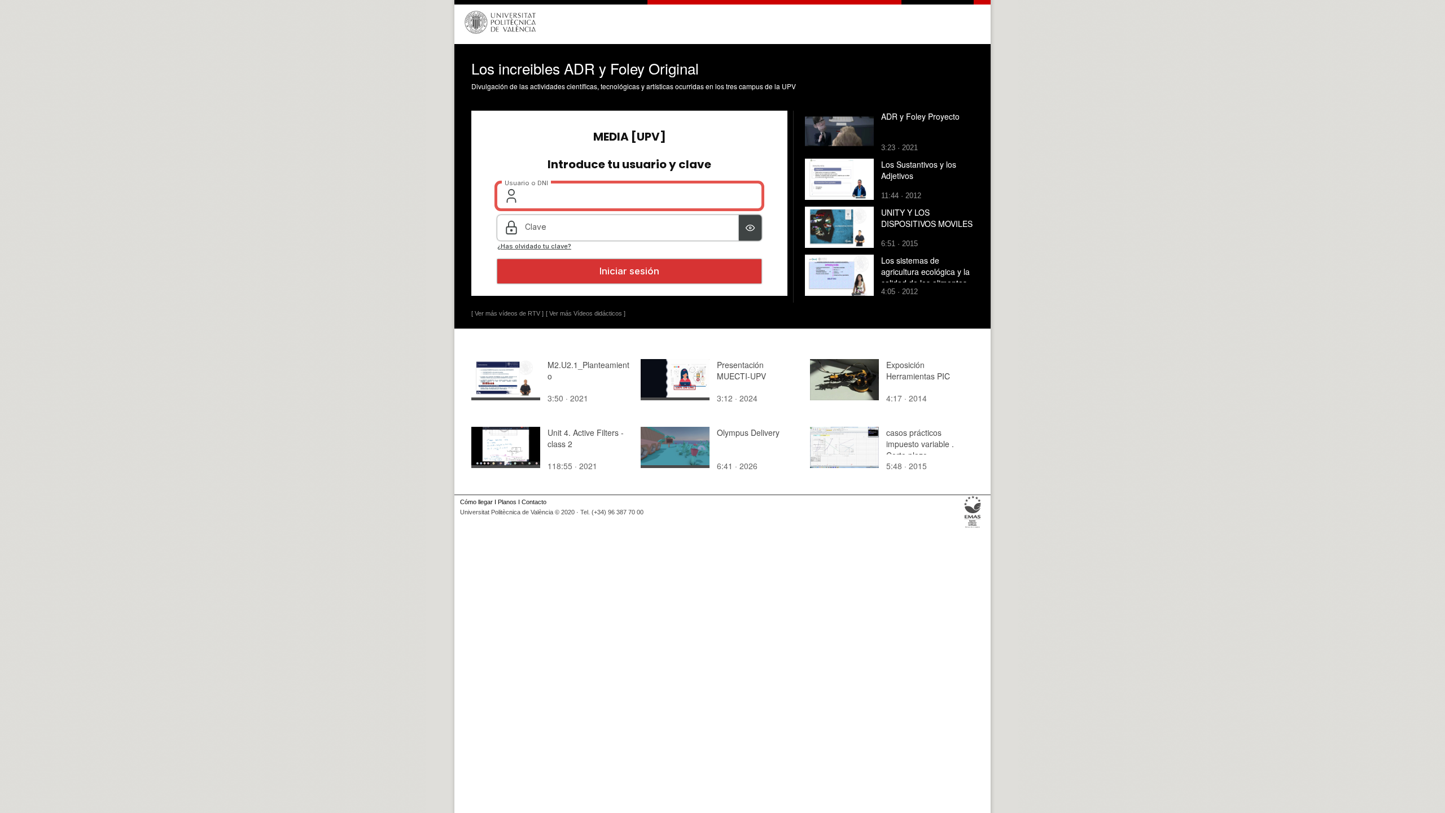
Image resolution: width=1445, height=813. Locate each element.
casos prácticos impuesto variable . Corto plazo (920, 444)
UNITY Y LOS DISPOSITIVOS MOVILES (927, 218)
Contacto (534, 502)
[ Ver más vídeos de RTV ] (507, 313)
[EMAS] (973, 528)
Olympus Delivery (748, 432)
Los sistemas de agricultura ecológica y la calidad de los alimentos (925, 272)
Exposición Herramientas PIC (918, 370)
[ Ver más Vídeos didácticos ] (585, 313)
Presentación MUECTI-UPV (741, 370)
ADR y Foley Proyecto (920, 116)
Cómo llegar (476, 502)
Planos (507, 502)
